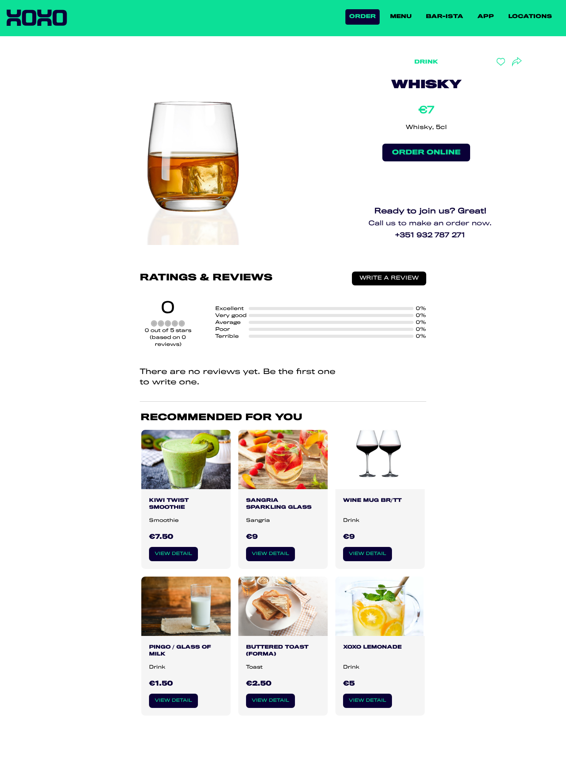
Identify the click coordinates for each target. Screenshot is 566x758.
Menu (401, 16)
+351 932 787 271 (430, 235)
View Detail (173, 554)
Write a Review (389, 278)
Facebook (492, 76)
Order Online (426, 152)
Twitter (489, 88)
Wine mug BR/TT (372, 500)
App (485, 16)
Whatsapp (493, 99)
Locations (530, 16)
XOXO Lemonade (372, 647)
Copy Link (494, 111)
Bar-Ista (444, 16)
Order (362, 16)
